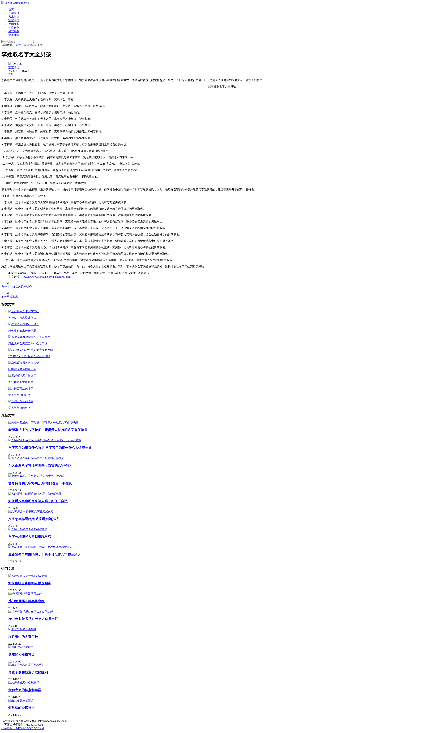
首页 (11, 9)
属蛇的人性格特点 (21, 654)
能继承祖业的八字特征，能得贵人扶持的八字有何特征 (47, 430)
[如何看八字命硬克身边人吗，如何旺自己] (34, 493)
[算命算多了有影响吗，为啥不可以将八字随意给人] (40, 547)
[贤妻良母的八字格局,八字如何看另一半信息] (36, 475)
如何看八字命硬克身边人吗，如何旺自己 (38, 501)
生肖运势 (13, 27)
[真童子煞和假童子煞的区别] (26, 664)
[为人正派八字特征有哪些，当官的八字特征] (36, 458)
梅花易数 (13, 31)
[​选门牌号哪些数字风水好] (25, 593)
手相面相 (13, 24)
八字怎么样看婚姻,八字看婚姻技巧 (33, 519)
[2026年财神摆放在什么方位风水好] (30, 611)
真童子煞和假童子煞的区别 (28, 672)
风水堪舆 (13, 16)
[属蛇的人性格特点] (20, 646)
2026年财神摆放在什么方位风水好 (33, 619)
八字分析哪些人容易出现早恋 (29, 536)
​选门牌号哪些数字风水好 (26, 601)
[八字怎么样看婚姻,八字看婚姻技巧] (30, 511)
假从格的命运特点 (21, 708)
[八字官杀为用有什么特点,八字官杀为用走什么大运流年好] (44, 440)
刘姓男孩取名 (9, 296)
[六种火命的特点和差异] (23, 682)
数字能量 (13, 35)
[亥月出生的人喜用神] (22, 629)
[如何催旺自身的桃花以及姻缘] (27, 575)
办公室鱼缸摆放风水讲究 (16, 286)
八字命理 (13, 13)
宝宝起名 (13, 20)
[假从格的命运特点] (20, 700)
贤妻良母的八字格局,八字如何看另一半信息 (40, 483)
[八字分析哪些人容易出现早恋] (27, 529)
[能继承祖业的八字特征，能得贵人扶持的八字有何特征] (43, 422)
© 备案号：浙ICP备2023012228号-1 (22, 728)
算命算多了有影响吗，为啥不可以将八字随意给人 (44, 554)
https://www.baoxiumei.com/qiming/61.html (47, 276)
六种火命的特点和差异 (24, 690)
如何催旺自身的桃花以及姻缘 (29, 583)
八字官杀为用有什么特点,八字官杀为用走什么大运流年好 (50, 448)
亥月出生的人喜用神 (23, 637)
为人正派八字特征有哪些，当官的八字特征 (39, 465)
